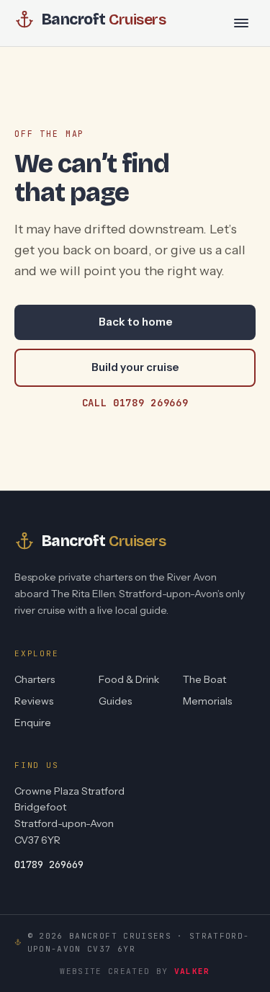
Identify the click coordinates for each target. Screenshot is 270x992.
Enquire (32, 722)
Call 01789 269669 (135, 402)
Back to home (135, 322)
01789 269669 (49, 864)
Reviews (33, 700)
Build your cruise (135, 367)
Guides (115, 700)
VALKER (192, 971)
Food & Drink (129, 679)
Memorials (207, 700)
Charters (34, 679)
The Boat (204, 679)
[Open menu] (241, 23)
